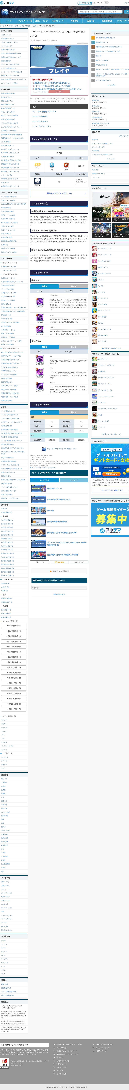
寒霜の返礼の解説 (6, 494)
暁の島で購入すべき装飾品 (9, 222)
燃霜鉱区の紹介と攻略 (8, 296)
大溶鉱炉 (4, 782)
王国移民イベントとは (8, 330)
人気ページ (74, 480)
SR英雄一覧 (5, 587)
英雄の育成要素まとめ (8, 108)
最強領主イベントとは (8, 278)
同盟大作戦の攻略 (6, 378)
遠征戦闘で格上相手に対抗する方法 (12, 448)
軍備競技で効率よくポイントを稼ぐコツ (13, 307)
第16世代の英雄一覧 (7, 575)
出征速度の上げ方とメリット (10, 149)
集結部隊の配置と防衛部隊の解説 (11, 134)
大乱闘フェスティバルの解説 (10, 322)
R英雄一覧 (4, 590)
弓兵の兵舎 (4, 834)
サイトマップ (61, 1067)
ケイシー (4, 970)
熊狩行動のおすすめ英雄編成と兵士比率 (48, 89)
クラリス (4, 764)
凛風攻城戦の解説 (6, 400)
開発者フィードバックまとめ (10, 75)
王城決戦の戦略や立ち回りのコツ (11, 363)
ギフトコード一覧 (25, 21)
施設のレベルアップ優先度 (9, 115)
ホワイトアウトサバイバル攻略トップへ (61, 449)
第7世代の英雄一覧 (7, 542)
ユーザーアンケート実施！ (9, 83)
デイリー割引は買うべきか (9, 487)
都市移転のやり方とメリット (10, 171)
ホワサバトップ (6, 35)
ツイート (41, 562)
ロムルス (4, 951)
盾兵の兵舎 (4, 842)
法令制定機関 (5, 864)
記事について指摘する (61, 571)
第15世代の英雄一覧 (7, 572)
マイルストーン (6, 830)
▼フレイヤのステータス (41, 126)
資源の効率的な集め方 (8, 119)
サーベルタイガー (6, 919)
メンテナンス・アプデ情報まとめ (11, 72)
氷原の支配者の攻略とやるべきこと (12, 282)
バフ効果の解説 (6, 141)
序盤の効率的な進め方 (8, 49)
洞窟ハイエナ (5, 882)
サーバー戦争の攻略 (7, 289)
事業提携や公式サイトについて (67, 1054)
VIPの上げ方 (5, 182)
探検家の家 (4, 816)
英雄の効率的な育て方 (8, 112)
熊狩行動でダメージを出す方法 (11, 356)
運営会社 (60, 1071)
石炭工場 (4, 804)
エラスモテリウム (6, 915)
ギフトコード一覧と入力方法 (44, 86)
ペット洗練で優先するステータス (11, 440)
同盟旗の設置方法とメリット (10, 167)
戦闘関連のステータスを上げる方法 (12, 138)
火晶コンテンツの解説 (62, 86)
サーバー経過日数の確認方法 (10, 418)
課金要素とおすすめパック (9, 178)
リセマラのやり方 (6, 46)
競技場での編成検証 (7, 457)
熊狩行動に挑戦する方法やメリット (12, 352)
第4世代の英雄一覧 (7, 531)
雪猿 (2, 911)
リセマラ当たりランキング (9, 42)
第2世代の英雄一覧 (7, 524)
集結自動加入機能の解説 (9, 241)
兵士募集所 (4, 856)
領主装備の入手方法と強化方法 (11, 160)
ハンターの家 (5, 812)
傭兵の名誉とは (6, 304)
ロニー (3, 966)
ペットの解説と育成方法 (9, 196)
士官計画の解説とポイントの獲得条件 (13, 311)
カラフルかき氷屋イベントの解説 (11, 341)
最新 (120, 136)
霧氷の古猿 (4, 926)
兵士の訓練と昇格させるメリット (11, 127)
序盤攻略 (74, 21)
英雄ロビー (4, 801)
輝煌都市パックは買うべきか (10, 498)
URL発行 (61, 562)
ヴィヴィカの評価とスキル (72, 89)
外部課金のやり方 (6, 483)
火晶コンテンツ (58, 21)
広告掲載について (63, 1061)
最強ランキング (41, 21)
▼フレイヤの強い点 (40, 116)
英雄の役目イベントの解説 (9, 385)
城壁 (2, 871)
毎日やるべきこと (6, 97)
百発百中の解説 (6, 233)
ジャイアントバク (6, 893)
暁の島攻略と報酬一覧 (8, 219)
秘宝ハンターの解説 (7, 344)
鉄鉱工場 (4, 808)
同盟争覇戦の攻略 (6, 382)
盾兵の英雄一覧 (6, 610)
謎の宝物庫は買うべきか (9, 491)
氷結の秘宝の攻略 (6, 319)
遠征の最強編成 (6, 61)
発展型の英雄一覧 (6, 598)
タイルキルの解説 (6, 175)
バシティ (4, 749)
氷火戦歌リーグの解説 (8, 337)
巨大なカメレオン (6, 930)
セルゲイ (4, 723)
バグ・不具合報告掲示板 (9, 991)
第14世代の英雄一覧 (7, 568)
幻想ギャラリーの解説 (8, 248)
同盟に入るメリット (7, 101)
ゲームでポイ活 (84, 3)
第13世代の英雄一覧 (7, 564)
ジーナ (3, 735)
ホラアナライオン (6, 908)
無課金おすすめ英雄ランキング (11, 57)
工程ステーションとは (8, 230)
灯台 (2, 797)
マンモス (4, 922)
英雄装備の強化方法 (7, 156)
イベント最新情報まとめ (9, 68)
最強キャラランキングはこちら (59, 193)
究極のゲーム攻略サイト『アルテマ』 (70, 1044)
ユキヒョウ (4, 904)
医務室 (3, 790)
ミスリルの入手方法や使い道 (10, 465)
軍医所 (3, 867)
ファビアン (4, 959)
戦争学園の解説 (6, 207)
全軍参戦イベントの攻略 (9, 293)
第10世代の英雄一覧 (7, 553)
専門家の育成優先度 (7, 444)
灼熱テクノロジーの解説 (9, 252)
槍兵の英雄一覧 (6, 617)
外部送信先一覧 (101, 1051)
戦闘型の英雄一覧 (6, 602)
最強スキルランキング (8, 472)
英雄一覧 (90, 21)
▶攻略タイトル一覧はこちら (111, 348)
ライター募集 (61, 1074)
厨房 (2, 819)
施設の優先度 (107, 21)
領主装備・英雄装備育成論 (9, 437)
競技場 (3, 827)
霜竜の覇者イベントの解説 (9, 397)
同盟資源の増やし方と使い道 (10, 164)
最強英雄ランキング (41, 83)
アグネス (4, 944)
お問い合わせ (61, 1064)
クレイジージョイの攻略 (9, 374)
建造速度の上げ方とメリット (10, 186)
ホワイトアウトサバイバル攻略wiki (27, 12)
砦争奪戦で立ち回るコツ (9, 371)
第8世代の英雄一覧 (7, 546)
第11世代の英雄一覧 (7, 557)
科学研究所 (4, 845)
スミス (3, 768)
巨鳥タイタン (5, 896)
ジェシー (4, 731)
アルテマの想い (62, 1048)
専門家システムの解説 (8, 215)
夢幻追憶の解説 (6, 326)
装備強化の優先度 (6, 426)
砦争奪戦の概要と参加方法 (9, 367)
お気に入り (80, 562)
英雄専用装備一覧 (6, 512)
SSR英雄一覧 (5, 583)
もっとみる (111, 159)
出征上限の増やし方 (7, 145)
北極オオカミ (5, 885)
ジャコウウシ (5, 889)
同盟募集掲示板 (6, 988)
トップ (8, 21)
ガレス (3, 974)
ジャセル (4, 742)
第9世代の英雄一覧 (7, 549)
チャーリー (4, 761)
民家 (2, 823)
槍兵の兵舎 (4, 838)
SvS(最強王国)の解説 (7, 285)
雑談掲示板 (4, 984)
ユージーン (4, 757)
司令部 (3, 860)
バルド (3, 955)
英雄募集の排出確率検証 (9, 461)
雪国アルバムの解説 (7, 226)
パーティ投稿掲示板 (7, 995)
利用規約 (60, 1057)
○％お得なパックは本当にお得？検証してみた (13, 453)
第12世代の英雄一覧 (7, 561)
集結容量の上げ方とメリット (10, 152)
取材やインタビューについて (66, 1051)
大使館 (3, 853)
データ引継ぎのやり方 (8, 411)
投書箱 (3, 793)
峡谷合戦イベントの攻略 (9, 389)
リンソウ (4, 720)
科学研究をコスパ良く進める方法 (11, 422)
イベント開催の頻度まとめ (9, 414)
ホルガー (4, 948)
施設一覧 (4, 779)
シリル (3, 940)
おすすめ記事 (44, 480)
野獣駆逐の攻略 (6, 315)
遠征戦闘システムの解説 (9, 130)
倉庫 (2, 849)
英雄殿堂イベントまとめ (9, 266)
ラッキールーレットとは (9, 270)
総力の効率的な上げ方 (8, 104)
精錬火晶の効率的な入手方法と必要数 (13, 479)
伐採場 (3, 786)
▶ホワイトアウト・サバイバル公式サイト (43, 467)
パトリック (4, 727)
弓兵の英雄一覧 (6, 613)
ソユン (3, 738)
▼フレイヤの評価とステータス (44, 112)
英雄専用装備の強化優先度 (9, 429)
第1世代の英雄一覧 (7, 520)
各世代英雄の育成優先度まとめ (59, 83)
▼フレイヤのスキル (40, 121)
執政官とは (4, 244)
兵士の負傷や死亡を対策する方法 (11, 468)
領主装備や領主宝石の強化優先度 (11, 433)
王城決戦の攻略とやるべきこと (11, 360)
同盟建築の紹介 (6, 476)
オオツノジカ (5, 900)
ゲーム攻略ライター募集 (104, 1044)
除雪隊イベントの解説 (8, 300)
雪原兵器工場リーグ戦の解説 (10, 393)
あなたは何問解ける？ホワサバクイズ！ (13, 79)
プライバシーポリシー (103, 1048)
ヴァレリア (4, 962)
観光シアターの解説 (7, 333)
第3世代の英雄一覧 (7, 527)
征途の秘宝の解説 (6, 237)
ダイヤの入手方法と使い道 (9, 123)
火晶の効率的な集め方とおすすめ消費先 (13, 204)
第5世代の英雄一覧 (7, 535)
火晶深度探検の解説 (7, 211)
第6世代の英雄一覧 (7, 538)
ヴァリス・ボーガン (7, 746)
